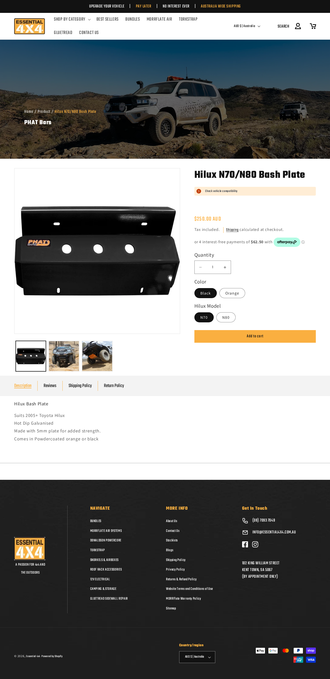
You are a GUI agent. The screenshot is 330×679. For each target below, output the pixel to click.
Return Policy (114, 386)
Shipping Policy (80, 386)
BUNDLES (96, 521)
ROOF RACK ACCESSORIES (106, 569)
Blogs (169, 550)
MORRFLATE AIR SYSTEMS (106, 531)
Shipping (232, 230)
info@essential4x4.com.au (274, 532)
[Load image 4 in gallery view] (97, 356)
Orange (232, 293)
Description (22, 386)
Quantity (204, 255)
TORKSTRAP (97, 550)
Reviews (50, 386)
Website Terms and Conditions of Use (189, 589)
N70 (204, 317)
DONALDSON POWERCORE (106, 540)
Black (205, 293)
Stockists (172, 540)
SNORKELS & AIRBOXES (104, 560)
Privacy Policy (175, 569)
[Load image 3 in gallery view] (64, 356)
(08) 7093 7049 (263, 520)
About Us (171, 521)
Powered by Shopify (52, 656)
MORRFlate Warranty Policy (183, 598)
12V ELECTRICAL (100, 579)
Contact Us (173, 531)
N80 (226, 317)
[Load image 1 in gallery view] (31, 356)
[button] (72, 19)
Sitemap (171, 608)
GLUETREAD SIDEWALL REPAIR (109, 598)
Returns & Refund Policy (181, 579)
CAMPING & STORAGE (103, 589)
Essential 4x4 (33, 656)
